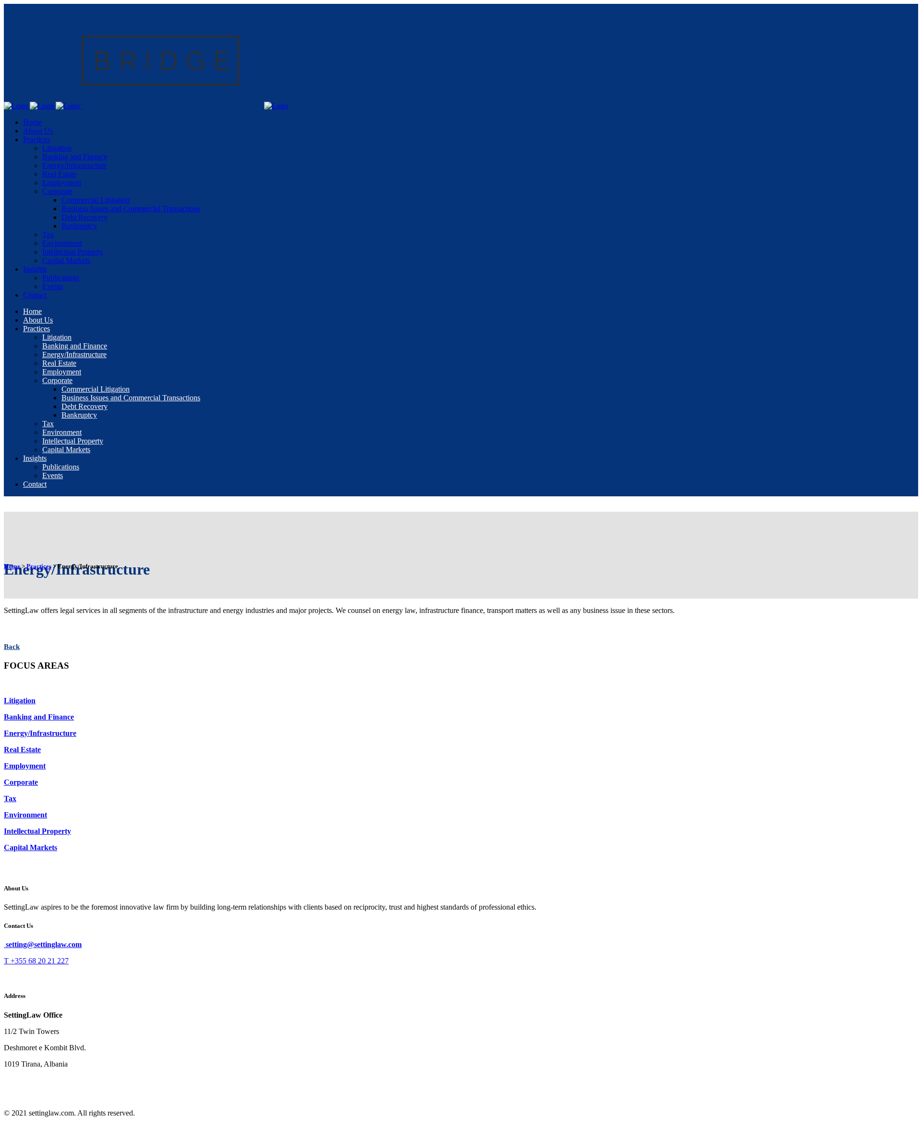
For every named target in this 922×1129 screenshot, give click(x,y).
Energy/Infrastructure (40, 733)
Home (12, 566)
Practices (38, 566)
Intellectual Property (37, 831)
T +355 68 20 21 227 (36, 961)
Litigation (20, 701)
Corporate (21, 782)
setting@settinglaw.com (43, 944)
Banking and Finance (39, 717)
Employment (25, 766)
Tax (10, 798)
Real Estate (22, 749)
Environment (25, 815)
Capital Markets (30, 847)
